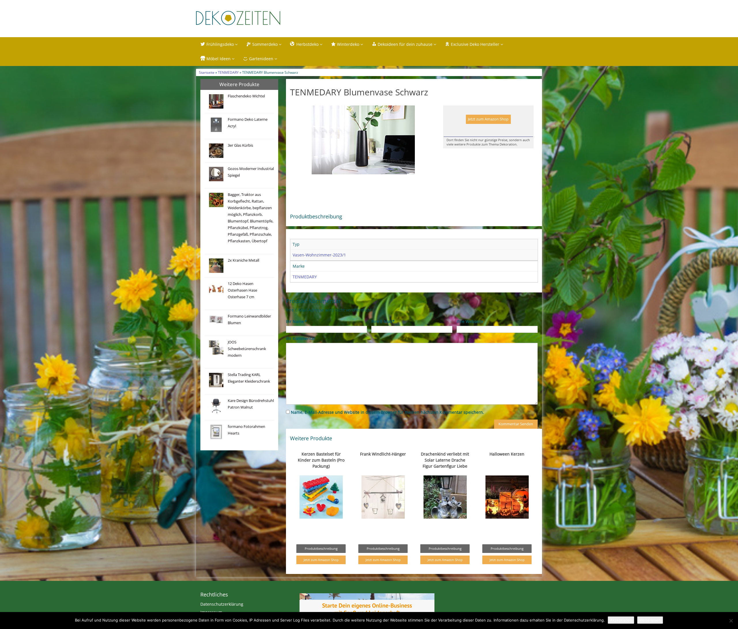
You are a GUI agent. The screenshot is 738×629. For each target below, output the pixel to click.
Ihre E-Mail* (383, 321)
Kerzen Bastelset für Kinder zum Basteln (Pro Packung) (321, 460)
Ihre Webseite (470, 321)
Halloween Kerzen (507, 454)
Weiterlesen (650, 620)
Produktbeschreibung (321, 548)
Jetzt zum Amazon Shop (488, 119)
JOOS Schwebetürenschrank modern (247, 349)
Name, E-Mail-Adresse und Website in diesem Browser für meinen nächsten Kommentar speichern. (387, 412)
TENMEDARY (228, 72)
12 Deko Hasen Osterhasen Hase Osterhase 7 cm (242, 290)
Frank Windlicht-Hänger (383, 454)
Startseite (206, 72)
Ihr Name (296, 321)
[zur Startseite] (268, 18)
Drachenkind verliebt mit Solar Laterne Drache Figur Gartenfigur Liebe (445, 460)
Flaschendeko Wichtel (246, 96)
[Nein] (731, 621)
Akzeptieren (621, 620)
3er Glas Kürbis (240, 145)
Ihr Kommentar (300, 338)
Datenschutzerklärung (221, 604)
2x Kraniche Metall (243, 260)
